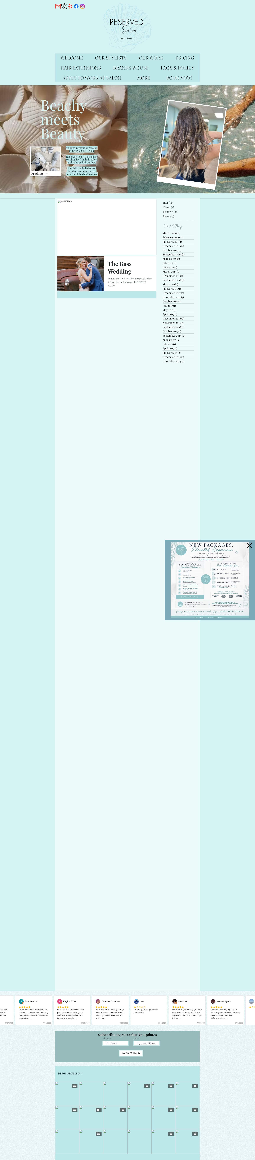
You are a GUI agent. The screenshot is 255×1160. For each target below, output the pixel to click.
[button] (249, 545)
